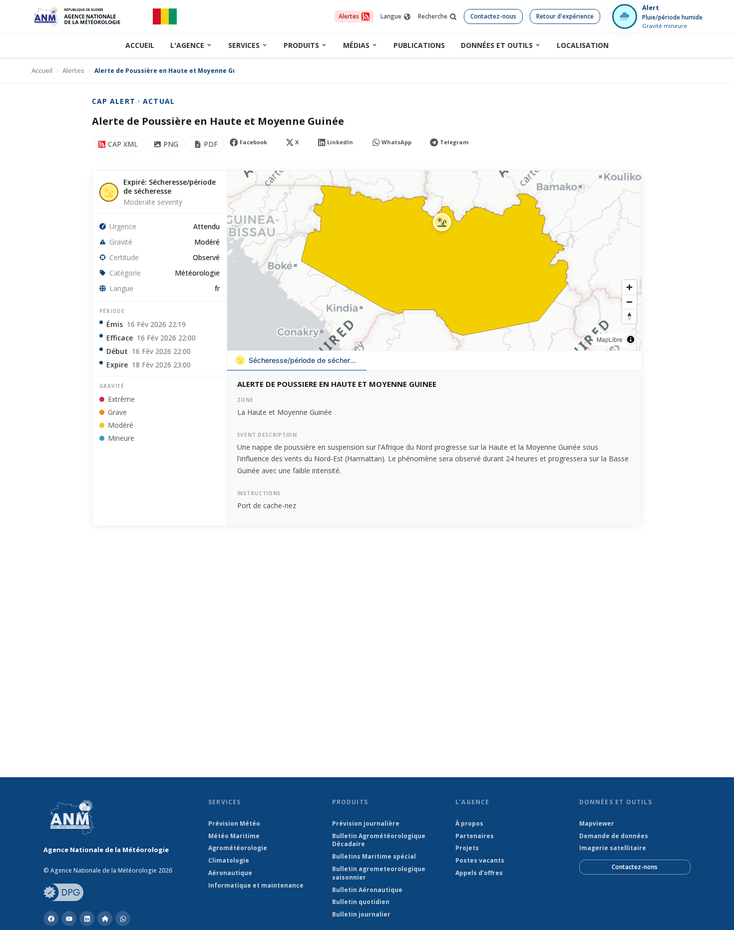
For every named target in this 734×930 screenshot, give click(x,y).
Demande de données (613, 836)
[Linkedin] (86, 918)
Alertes (73, 70)
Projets (467, 848)
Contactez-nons (635, 867)
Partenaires (474, 836)
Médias (356, 45)
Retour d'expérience (565, 16)
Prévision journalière (365, 824)
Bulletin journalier (361, 915)
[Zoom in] (629, 287)
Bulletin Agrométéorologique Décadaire (378, 840)
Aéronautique (230, 873)
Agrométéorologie (237, 848)
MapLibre (610, 339)
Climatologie (228, 861)
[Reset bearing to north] (629, 316)
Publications (419, 45)
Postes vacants (479, 861)
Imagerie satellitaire (612, 848)
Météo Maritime (234, 836)
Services (244, 45)
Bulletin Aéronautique (367, 890)
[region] (434, 260)
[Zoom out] (629, 302)
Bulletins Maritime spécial (374, 857)
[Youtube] (68, 918)
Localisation (583, 45)
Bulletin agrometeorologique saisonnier (378, 873)
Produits (301, 45)
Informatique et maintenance (256, 886)
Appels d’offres (479, 873)
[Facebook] (50, 918)
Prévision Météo (234, 824)
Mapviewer (596, 824)
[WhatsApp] (122, 918)
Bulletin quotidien (360, 902)
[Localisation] (104, 918)
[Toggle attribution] (631, 339)
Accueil (139, 45)
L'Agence (187, 45)
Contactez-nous (493, 16)
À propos (469, 824)
